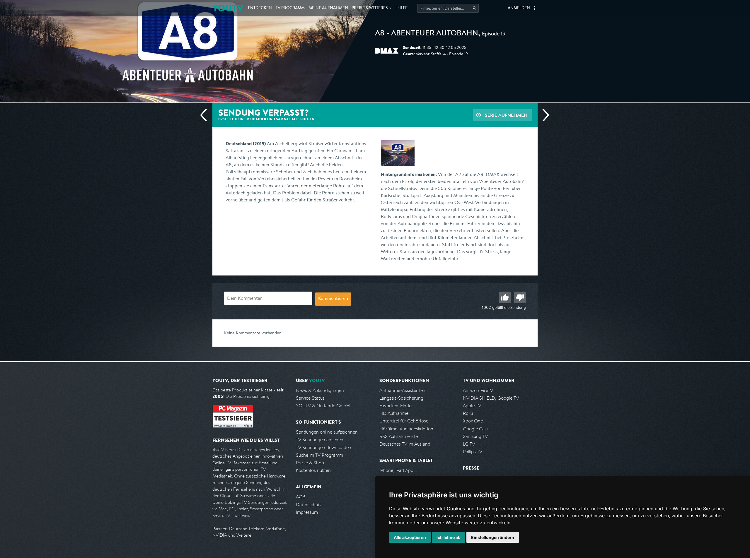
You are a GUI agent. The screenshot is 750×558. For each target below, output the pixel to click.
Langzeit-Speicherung (401, 398)
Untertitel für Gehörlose (403, 421)
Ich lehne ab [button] (449, 537)
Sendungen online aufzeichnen (327, 432)
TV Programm (290, 8)
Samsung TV (475, 436)
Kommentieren (333, 299)
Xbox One (473, 421)
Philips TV (472, 452)
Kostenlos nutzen (313, 470)
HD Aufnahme (393, 413)
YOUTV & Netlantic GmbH (323, 406)
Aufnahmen (328, 8)
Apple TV (472, 406)
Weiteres (370, 8)
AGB (300, 497)
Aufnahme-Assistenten (402, 390)
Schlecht (520, 297)
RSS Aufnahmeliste (398, 436)
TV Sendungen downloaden (323, 447)
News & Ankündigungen (320, 390)
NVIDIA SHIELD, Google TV (491, 398)
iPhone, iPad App (396, 470)
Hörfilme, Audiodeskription (406, 429)
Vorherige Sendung (206, 115)
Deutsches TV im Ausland (404, 444)
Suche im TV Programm (319, 455)
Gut (505, 297)
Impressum (307, 512)
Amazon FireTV (478, 390)
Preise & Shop (310, 463)
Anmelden (519, 8)
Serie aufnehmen (506, 115)
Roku (468, 413)
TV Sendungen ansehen (319, 440)
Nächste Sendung (543, 115)
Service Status (310, 398)
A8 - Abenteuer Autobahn (426, 34)
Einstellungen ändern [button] (492, 537)
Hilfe (402, 8)
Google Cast (475, 429)
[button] (535, 8)
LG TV (469, 444)
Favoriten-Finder (396, 406)
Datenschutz (309, 504)
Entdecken (260, 8)
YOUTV (227, 8)
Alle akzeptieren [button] (410, 537)
